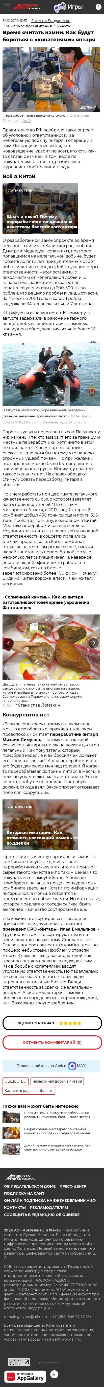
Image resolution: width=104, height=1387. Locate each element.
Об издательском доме (30, 1186)
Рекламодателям (49, 1207)
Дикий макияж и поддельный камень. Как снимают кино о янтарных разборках (57, 1147)
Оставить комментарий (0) (52, 1042)
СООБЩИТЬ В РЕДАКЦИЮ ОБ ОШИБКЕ (42, 1214)
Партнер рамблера (48, 1362)
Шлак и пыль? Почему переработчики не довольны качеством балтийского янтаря (57, 1115)
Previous (8, 643)
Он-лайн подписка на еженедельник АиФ (50, 1200)
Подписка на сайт (24, 1193)
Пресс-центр (73, 1186)
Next (93, 643)
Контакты (15, 1207)
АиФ (26, 120)
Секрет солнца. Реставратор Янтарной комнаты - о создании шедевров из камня (57, 1131)
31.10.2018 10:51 (15, 21)
